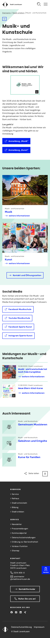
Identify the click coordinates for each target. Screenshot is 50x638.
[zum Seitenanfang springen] (45, 473)
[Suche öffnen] (39, 4)
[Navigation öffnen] (46, 4)
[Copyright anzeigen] (37, 91)
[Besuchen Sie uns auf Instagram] (16, 612)
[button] (4, 19)
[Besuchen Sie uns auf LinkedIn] (20, 612)
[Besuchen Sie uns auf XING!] (25, 612)
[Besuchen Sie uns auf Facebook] (11, 612)
